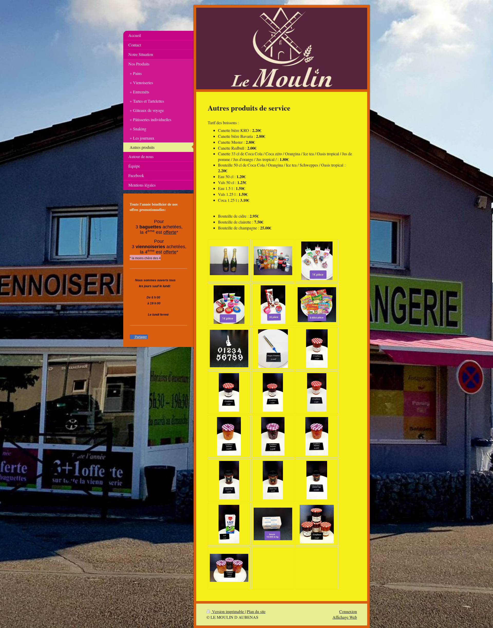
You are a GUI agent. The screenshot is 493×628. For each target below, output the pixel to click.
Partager (140, 337)
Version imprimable (228, 611)
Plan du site (256, 611)
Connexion (348, 611)
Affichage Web (345, 617)
